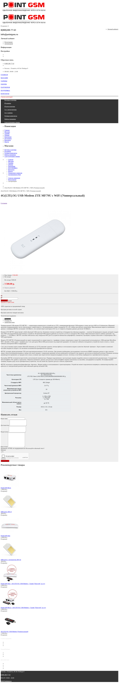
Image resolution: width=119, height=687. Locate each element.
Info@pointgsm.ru (6, 681)
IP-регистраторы (9, 106)
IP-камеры (7, 103)
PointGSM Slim (5, 536)
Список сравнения (14, 178)
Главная (6, 130)
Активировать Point (14, 174)
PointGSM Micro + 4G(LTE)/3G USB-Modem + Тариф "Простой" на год (23, 607)
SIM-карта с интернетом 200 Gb (11, 560)
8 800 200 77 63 (9, 63)
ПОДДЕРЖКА (12, 168)
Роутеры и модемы (10, 100)
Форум (6, 142)
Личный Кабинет (10, 653)
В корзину (4, 300)
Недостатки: (5, 432)
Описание (7, 319)
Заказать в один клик (7, 302)
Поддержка (8, 138)
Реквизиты (7, 668)
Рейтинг (3, 450)
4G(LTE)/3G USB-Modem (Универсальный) (14, 631)
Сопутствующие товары (12, 122)
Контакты (7, 140)
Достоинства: (5, 425)
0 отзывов (4, 203)
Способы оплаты (9, 645)
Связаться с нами (9, 642)
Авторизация (8, 43)
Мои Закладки (9, 656)
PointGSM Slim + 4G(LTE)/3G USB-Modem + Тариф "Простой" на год (23, 583)
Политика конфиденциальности (14, 665)
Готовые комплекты (10, 116)
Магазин (7, 132)
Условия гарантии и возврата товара (16, 667)
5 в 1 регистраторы (10, 109)
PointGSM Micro (6, 488)
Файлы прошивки (10, 119)
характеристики (9, 322)
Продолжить (4, 461)
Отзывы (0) (8, 320)
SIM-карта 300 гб (6, 512)
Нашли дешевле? (9, 288)
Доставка (7, 663)
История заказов (9, 654)
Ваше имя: (4, 418)
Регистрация (8, 42)
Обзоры (6, 135)
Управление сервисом (15, 173)
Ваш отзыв (4, 446)
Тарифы (7, 133)
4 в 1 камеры (8, 113)
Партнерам (7, 137)
